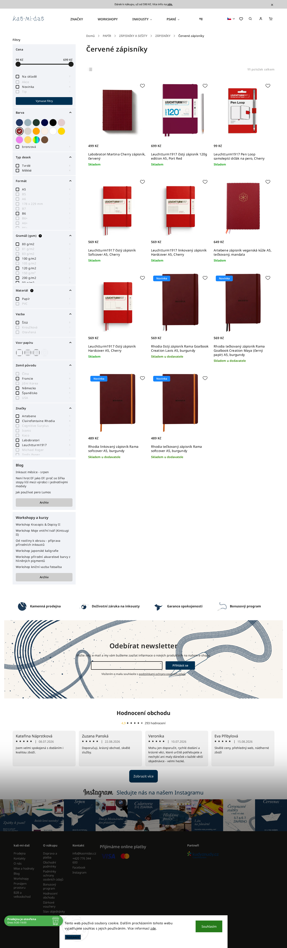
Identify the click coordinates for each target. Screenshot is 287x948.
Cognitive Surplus (46, 426)
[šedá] (28, 131)
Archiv (44, 502)
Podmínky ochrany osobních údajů (53, 875)
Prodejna (20, 853)
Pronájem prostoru (20, 885)
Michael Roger (46, 450)
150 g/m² (46, 273)
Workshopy (21, 878)
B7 (46, 209)
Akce (46, 82)
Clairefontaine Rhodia (46, 421)
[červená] (20, 131)
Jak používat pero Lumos (33, 492)
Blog (17, 873)
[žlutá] (28, 139)
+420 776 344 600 (81, 860)
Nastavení (72, 937)
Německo (46, 388)
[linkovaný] (28, 352)
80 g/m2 (46, 244)
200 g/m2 (46, 278)
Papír (46, 299)
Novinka (46, 87)
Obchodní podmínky (49, 864)
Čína (46, 374)
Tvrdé (46, 166)
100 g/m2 (46, 258)
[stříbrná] (28, 122)
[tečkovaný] (37, 352)
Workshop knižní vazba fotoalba (39, 567)
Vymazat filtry (44, 101)
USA (46, 398)
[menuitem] (80, 19)
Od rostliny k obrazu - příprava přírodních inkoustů (38, 543)
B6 (46, 213)
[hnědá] (45, 139)
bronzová (46, 147)
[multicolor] (37, 139)
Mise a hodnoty (24, 868)
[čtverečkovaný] (45, 352)
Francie (46, 378)
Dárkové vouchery (49, 904)
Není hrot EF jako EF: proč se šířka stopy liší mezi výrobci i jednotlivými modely (42, 482)
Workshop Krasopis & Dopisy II (38, 524)
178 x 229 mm (46, 204)
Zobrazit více (143, 776)
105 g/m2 (46, 263)
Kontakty (19, 858)
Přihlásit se (180, 665)
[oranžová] (37, 131)
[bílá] (53, 131)
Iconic (46, 430)
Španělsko (46, 393)
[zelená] (37, 122)
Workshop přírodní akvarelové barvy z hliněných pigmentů (43, 559)
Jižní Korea (46, 383)
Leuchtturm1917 (46, 445)
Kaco (46, 435)
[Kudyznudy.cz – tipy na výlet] (229, 855)
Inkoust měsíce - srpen (32, 472)
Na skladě (46, 76)
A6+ (46, 223)
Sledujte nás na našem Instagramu (160, 792)
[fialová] (20, 139)
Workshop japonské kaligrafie (37, 551)
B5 (46, 194)
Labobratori (46, 440)
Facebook (78, 867)
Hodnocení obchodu (143, 713)
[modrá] (20, 122)
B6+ (46, 218)
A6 (46, 199)
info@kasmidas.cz (84, 853)
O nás (18, 863)
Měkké (46, 170)
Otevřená (46, 332)
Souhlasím (209, 926)
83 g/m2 (46, 254)
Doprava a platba (50, 855)
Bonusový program (49, 886)
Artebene (46, 416)
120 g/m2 (46, 268)
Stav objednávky (54, 911)
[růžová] (62, 122)
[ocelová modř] (45, 122)
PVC (46, 304)
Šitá (46, 322)
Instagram (79, 872)
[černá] (53, 122)
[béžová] (45, 131)
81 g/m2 (46, 249)
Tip (46, 92)
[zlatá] (62, 131)
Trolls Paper (46, 455)
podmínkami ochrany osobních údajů (162, 674)
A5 (46, 189)
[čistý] (20, 352)
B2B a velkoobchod (22, 895)
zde (153, 928)
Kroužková (46, 327)
